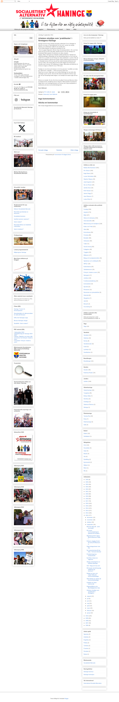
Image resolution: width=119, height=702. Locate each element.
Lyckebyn (86, 349)
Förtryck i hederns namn (90, 272)
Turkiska (86, 645)
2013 (87, 510)
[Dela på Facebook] (67, 92)
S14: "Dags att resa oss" (93, 565)
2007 (87, 623)
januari (89, 613)
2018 (87, 498)
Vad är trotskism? (19, 229)
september (90, 524)
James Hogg (87, 193)
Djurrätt (86, 286)
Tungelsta (86, 393)
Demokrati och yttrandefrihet (91, 292)
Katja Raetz (87, 173)
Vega (85, 326)
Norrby (85, 341)
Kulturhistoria (87, 266)
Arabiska (86, 637)
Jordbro (86, 381)
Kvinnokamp (87, 232)
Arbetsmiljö (46, 94)
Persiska (86, 651)
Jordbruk (86, 278)
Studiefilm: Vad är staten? (21, 323)
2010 (87, 616)
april (88, 605)
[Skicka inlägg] (58, 92)
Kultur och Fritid (88, 226)
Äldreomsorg (51, 29)
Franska (86, 648)
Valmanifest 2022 (19, 332)
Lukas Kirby (87, 199)
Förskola (86, 235)
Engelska (86, 640)
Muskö (85, 453)
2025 (87, 482)
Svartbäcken (87, 352)
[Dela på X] (65, 92)
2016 (87, 503)
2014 (87, 508)
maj (88, 603)
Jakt (85, 301)
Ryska (85, 654)
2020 (87, 494)
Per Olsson (87, 170)
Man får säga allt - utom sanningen (93, 527)
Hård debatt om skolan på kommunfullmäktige (94, 579)
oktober (89, 522)
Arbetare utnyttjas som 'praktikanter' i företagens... (93, 592)
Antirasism (86, 241)
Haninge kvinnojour (89, 674)
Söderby (86, 338)
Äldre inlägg (74, 150)
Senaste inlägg (43, 150)
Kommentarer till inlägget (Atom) (62, 154)
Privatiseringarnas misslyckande (92, 554)
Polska (85, 642)
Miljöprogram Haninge (20, 252)
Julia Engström (88, 182)
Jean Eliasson (87, 196)
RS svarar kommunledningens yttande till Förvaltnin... (93, 532)
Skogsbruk (86, 298)
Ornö (85, 445)
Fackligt (86, 209)
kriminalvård (87, 283)
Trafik (85, 243)
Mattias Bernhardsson (90, 167)
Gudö (85, 346)
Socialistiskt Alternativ (89, 663)
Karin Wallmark (53, 94)
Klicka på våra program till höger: (24, 29)
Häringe (86, 407)
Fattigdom (86, 249)
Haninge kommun (88, 671)
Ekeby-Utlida (87, 396)
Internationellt (87, 220)
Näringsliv (86, 275)
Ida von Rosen (88, 185)
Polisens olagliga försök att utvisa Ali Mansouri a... (93, 542)
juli (88, 598)
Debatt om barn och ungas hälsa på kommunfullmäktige (93, 575)
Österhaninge (87, 422)
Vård (85, 229)
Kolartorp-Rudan (88, 372)
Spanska (86, 634)
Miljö (75, 29)
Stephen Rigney (88, 179)
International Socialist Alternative (92, 683)
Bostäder (86, 238)
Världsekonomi (88, 269)
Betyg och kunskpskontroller (91, 258)
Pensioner (86, 289)
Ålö (84, 470)
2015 (87, 506)
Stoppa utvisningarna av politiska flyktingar (93, 562)
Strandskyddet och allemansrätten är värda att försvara (23, 314)
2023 (87, 486)
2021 (87, 491)
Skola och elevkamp (89, 218)
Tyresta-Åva (87, 416)
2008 (87, 620)
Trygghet (40, 29)
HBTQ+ (86, 263)
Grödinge (86, 401)
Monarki (86, 304)
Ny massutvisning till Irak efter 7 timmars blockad (94, 551)
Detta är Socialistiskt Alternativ (22, 209)
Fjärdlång (86, 459)
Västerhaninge (88, 390)
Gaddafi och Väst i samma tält (92, 583)
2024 (87, 484)
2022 (87, 489)
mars (88, 608)
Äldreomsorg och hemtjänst (91, 223)
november (90, 519)
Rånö (85, 468)
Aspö (85, 450)
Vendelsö (86, 335)
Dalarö (85, 433)
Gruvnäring (87, 306)
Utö (85, 456)
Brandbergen (87, 361)
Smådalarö (87, 436)
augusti (89, 596)
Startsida (59, 150)
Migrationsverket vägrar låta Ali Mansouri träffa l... (93, 537)
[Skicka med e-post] (62, 92)
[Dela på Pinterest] (68, 92)
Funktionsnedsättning (89, 281)
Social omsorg (87, 246)
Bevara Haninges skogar (21, 320)
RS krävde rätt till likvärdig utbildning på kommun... (94, 569)
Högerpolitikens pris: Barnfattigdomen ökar (93, 587)
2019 (87, 496)
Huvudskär (87, 448)
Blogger (66, 698)
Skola (68, 29)
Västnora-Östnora (88, 404)
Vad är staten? (18, 222)
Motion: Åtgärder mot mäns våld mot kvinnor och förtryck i (23, 338)
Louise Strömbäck (89, 176)
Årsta (85, 419)
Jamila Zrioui (87, 187)
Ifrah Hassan (87, 190)
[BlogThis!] (63, 92)
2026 (87, 479)
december (90, 517)
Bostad (60, 29)
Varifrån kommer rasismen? (21, 219)
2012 (87, 513)
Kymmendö (87, 462)
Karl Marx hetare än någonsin (92, 558)
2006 (87, 625)
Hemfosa (86, 398)
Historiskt (86, 295)
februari (89, 610)
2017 (87, 501)
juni (88, 601)
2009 (87, 618)
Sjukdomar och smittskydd (91, 261)
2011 (87, 515)
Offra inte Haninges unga (21, 317)
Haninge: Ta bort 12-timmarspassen (19, 309)
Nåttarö (86, 465)
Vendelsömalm (88, 343)
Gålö (85, 424)
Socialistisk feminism (19, 216)
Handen (86, 369)
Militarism (86, 255)
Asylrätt (86, 212)
